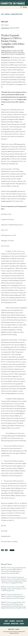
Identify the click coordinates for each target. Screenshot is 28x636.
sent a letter (4, 62)
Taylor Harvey (5, 28)
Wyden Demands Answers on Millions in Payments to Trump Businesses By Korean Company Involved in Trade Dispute (13, 596)
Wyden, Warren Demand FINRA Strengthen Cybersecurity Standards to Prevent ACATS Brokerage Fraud (13, 588)
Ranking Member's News (16, 14)
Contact (18, 629)
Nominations (14, 623)
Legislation (19, 621)
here (23, 206)
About (6, 621)
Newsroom (7, 623)
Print (2, 550)
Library (22, 623)
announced (20, 144)
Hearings (12, 621)
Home (2, 14)
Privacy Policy (11, 629)
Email (6, 550)
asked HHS (14, 191)
